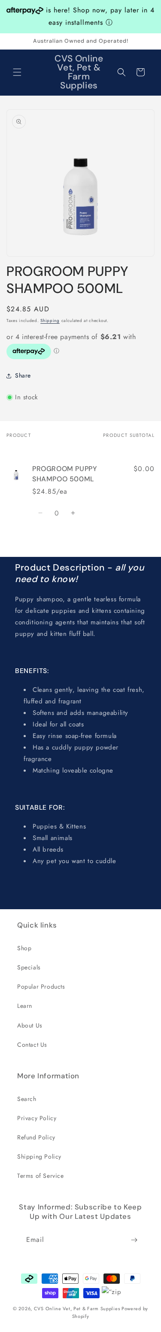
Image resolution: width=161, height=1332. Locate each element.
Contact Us (32, 1044)
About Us (30, 1025)
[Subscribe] (134, 1240)
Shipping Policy (39, 1156)
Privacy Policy (36, 1118)
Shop (24, 948)
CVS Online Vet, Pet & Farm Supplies (77, 1308)
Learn (24, 1005)
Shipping (50, 320)
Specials (29, 967)
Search (26, 1099)
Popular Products (41, 986)
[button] (17, 72)
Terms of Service (40, 1175)
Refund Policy (36, 1137)
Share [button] (23, 375)
